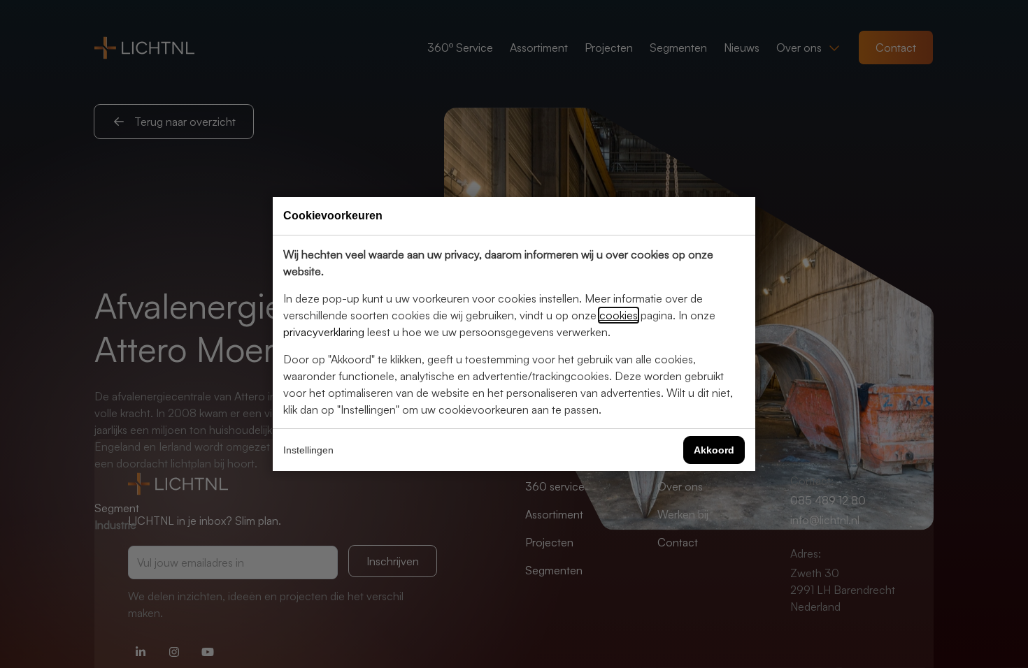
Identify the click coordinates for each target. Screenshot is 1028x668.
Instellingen (308, 450)
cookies (618, 315)
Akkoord (714, 450)
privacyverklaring (323, 332)
